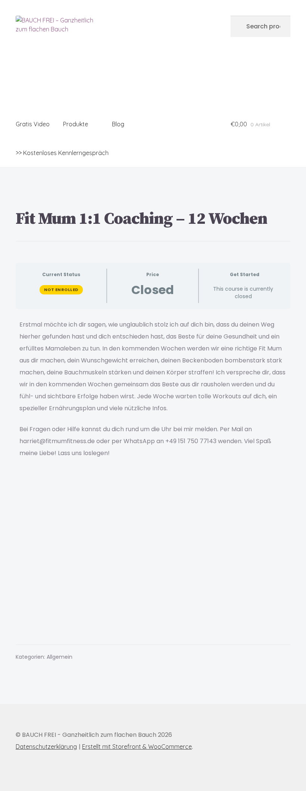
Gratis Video (33, 124)
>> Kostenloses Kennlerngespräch (62, 153)
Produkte (75, 124)
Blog (118, 124)
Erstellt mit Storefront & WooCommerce (137, 746)
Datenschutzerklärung (46, 746)
